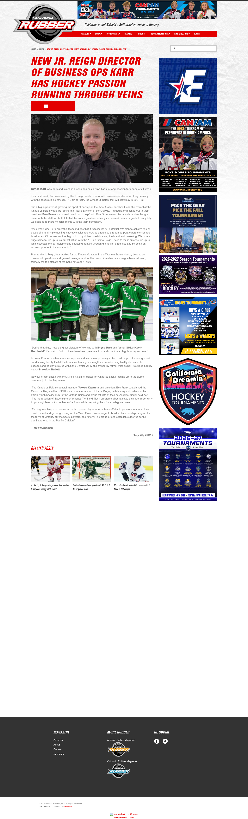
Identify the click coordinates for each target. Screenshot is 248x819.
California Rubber (45, 23)
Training (128, 33)
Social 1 (165, 741)
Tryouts (141, 33)
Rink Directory (181, 33)
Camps (98, 33)
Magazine (85, 33)
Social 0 (156, 741)
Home (33, 49)
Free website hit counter (124, 817)
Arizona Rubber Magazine (121, 740)
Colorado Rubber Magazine (122, 761)
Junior (41, 49)
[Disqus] (92, 551)
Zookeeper (67, 806)
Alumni (197, 33)
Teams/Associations (160, 33)
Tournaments (112, 33)
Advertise (58, 740)
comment (46, 106)
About (56, 745)
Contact (57, 749)
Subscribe (59, 754)
